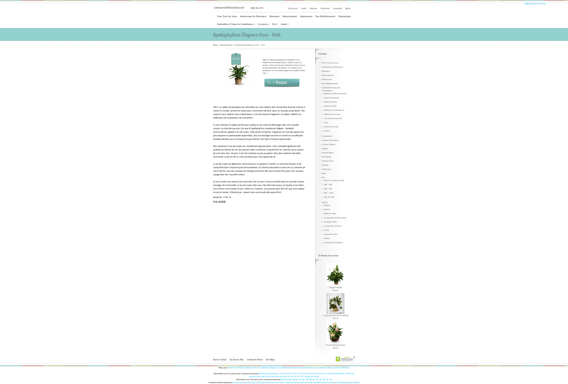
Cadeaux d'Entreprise (330, 140)
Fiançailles (262, 382)
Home (215, 44)
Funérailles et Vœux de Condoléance (236, 24)
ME (331, 374)
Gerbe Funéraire (330, 102)
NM (262, 377)
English (527, 4)
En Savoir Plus (237, 359)
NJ (256, 377)
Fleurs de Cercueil (331, 127)
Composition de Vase (332, 226)
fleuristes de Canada (289, 380)
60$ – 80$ (328, 189)
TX (297, 377)
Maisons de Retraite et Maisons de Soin (244, 368)
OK (278, 377)
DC (300, 374)
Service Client (220, 359)
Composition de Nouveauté (335, 218)
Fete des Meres (328, 153)
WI (315, 377)
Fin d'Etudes (326, 157)
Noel (324, 173)
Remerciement (290, 16)
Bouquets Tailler (330, 222)
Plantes (327, 238)
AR (288, 374)
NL (314, 380)
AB (300, 380)
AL (280, 374)
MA (337, 374)
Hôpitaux (313, 8)
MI (340, 374)
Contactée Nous (255, 359)
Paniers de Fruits (330, 234)
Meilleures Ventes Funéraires (335, 94)
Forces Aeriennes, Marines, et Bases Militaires (331, 368)
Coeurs (327, 131)
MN (343, 374)
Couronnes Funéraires (333, 118)
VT (303, 377)
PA (284, 377)
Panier (543, 4)
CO (294, 374)
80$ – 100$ (328, 193)
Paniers (327, 209)
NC (268, 377)
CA (291, 374)
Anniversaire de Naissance (253, 16)
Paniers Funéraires (331, 98)
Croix (326, 123)
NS (317, 380)
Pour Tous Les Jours (227, 16)
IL (313, 374)
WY (317, 377)
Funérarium (325, 8)
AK (283, 374)
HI (312, 374)
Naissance (274, 16)
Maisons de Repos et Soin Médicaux (275, 368)
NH (253, 377)
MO (349, 374)
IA (320, 374)
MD (334, 374)
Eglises (348, 8)
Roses (326, 230)
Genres (325, 202)
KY (325, 374)
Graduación (303, 382)
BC (303, 380)
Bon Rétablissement (325, 16)
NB (310, 380)
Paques (325, 149)
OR (281, 377)
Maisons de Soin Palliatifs (301, 368)
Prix (275, 24)
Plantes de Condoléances (334, 110)
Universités (337, 8)
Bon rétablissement (289, 382)
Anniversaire (306, 16)
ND (272, 377)
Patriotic (325, 165)
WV (311, 377)
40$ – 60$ (328, 185)
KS (322, 374)
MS (346, 374)
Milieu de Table (330, 214)
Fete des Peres (327, 161)
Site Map (270, 359)
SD (292, 377)
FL (306, 374)
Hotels (303, 8)
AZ (286, 374)
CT (297, 374)
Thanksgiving (341, 382)
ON (320, 380)
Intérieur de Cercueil (332, 114)
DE (303, 374)
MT (353, 374)
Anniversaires (238, 382)
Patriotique (326, 169)
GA (309, 374)
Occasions (263, 24)
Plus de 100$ (329, 197)
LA (328, 374)
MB (307, 380)
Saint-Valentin (354, 382)
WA (308, 377)
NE (250, 377)
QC (327, 380)
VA (306, 377)
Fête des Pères (274, 382)
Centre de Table (330, 106)
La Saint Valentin (328, 144)
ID (316, 374)
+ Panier (280, 82)
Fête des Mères (315, 382)
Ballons (327, 205)
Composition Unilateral (333, 243)
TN (295, 377)
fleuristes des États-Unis (268, 374)
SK (331, 380)
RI (286, 377)
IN (318, 374)
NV (259, 377)
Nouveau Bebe (329, 382)
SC (289, 377)
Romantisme (344, 16)
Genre (284, 24)
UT (300, 377)
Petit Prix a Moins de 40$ (334, 181)
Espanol (535, 4)
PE (324, 380)
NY (265, 377)
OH (275, 377)
